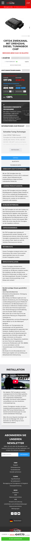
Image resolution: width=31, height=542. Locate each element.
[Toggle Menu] (3, 3)
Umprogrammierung (15, 486)
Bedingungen (15, 509)
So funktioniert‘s (15, 481)
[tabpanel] (15, 225)
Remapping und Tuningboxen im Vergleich (15, 483)
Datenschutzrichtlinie (15, 497)
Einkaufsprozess (15, 467)
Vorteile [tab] (15, 158)
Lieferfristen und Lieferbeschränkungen (15, 504)
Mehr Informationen (15, 65)
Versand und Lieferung (15, 502)
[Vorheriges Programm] (24, 114)
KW (12, 91)
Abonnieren (24, 454)
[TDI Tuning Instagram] (15, 513)
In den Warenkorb (15, 539)
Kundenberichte (15, 470)
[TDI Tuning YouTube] (19, 513)
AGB (15, 495)
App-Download (15, 479)
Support (15, 465)
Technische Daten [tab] (15, 165)
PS (10, 91)
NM (24, 91)
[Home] (10, 3)
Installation (15, 492)
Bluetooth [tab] (15, 161)
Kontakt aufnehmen (15, 472)
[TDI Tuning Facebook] (12, 513)
